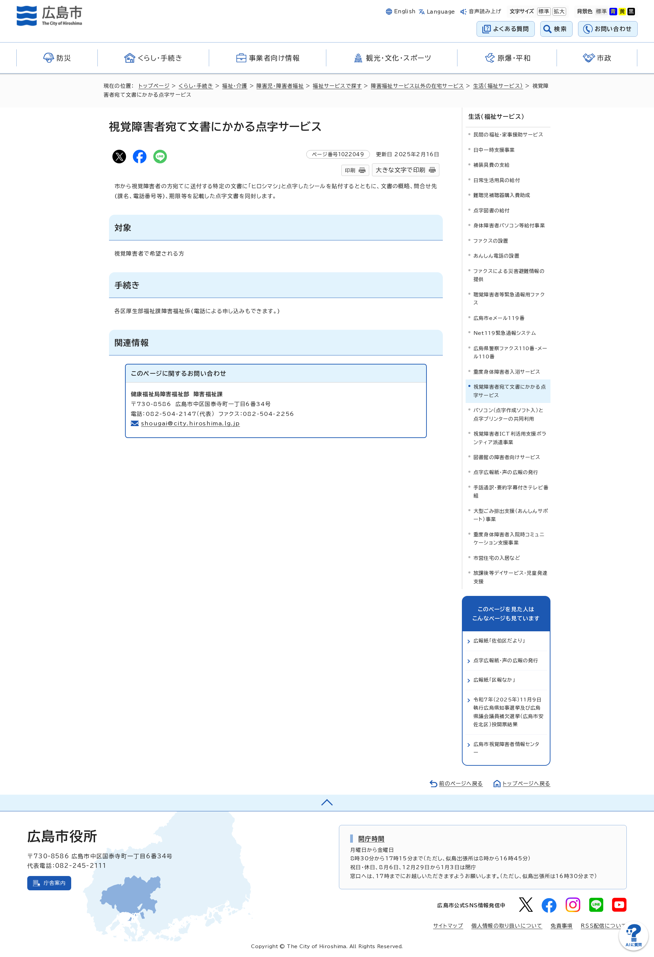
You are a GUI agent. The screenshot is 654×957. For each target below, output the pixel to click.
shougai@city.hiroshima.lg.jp (190, 423)
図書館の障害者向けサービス (507, 457)
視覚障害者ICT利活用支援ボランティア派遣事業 (509, 437)
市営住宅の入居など (496, 558)
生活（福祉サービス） (498, 85)
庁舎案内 (55, 883)
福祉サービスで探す (337, 85)
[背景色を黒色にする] (631, 11)
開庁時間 (371, 839)
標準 (543, 11)
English (405, 11)
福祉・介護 (234, 85)
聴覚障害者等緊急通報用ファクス (509, 298)
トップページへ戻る (526, 783)
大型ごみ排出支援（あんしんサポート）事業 (510, 515)
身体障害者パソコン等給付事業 (509, 225)
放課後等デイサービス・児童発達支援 (510, 577)
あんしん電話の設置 (496, 255)
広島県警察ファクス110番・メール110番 (510, 352)
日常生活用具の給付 (496, 180)
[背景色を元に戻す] (601, 11)
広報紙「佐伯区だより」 (499, 640)
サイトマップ (448, 925)
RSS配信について (604, 925)
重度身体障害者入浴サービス (507, 371)
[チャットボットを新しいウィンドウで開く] (634, 949)
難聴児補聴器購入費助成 (501, 195)
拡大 (558, 11)
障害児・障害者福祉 (280, 85)
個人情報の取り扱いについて (507, 925)
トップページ (154, 85)
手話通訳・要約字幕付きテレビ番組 (510, 491)
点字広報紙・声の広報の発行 (506, 472)
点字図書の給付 (491, 210)
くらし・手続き (195, 85)
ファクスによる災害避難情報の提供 (509, 275)
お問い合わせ (613, 29)
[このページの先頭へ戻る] (327, 803)
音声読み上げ (485, 11)
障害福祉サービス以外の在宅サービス (417, 85)
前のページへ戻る (461, 783)
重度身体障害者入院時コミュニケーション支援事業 (508, 538)
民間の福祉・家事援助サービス (508, 134)
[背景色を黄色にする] (622, 11)
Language (441, 11)
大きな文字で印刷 (400, 170)
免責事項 (561, 925)
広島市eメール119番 (499, 318)
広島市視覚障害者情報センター (506, 748)
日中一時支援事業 (494, 149)
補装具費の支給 (491, 164)
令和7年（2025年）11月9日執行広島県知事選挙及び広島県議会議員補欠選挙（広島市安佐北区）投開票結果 (508, 712)
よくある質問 (511, 29)
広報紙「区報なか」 (494, 679)
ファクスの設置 (490, 240)
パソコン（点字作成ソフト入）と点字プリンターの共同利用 (508, 414)
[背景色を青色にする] (613, 11)
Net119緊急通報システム (504, 333)
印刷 (350, 170)
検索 (560, 29)
